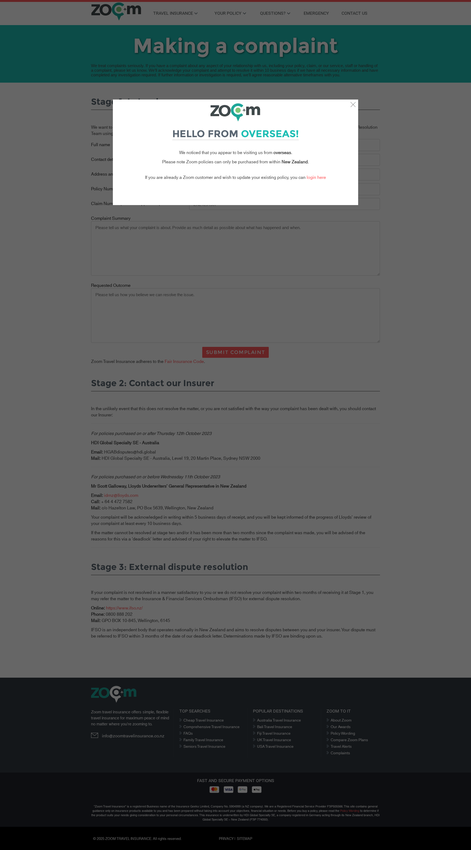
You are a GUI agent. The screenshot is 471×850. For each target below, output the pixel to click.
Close (353, 104)
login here (316, 177)
